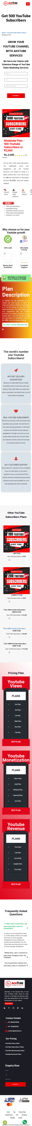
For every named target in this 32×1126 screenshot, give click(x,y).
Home (4, 33)
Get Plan (18, 704)
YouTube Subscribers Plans (16, 33)
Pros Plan (17, 869)
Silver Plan (17, 778)
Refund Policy (8, 1115)
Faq (14, 1112)
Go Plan (17, 715)
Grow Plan (17, 858)
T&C (17, 1115)
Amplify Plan (18, 864)
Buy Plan (16, 742)
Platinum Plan (17, 790)
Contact (20, 1117)
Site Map (12, 1117)
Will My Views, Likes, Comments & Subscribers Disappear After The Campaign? (15, 955)
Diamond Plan (17, 795)
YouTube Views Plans (12, 1043)
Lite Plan (18, 853)
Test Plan (18, 847)
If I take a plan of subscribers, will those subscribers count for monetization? (15, 926)
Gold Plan (18, 784)
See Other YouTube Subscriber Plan (15, 325)
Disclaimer (24, 1115)
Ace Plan (18, 801)
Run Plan (18, 727)
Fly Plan (17, 732)
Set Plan (18, 710)
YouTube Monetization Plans (15, 1050)
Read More (9, 1003)
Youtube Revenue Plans (13, 1054)
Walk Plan (18, 721)
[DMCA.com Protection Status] (24, 1101)
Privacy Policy (22, 1112)
